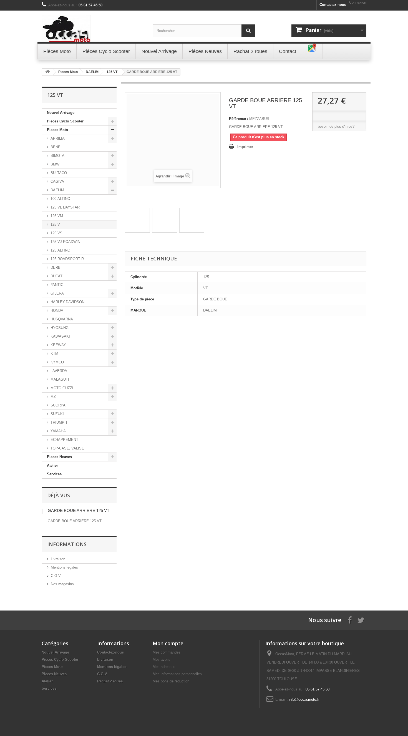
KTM (54, 353)
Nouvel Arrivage (60, 112)
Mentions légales (64, 567)
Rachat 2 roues (110, 681)
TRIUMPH (59, 422)
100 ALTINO (60, 199)
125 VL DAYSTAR (65, 207)
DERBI (56, 267)
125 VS (56, 233)
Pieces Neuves (59, 457)
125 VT (56, 224)
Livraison (58, 559)
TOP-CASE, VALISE (67, 448)
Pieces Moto (57, 130)
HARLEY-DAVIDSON (67, 302)
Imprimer (245, 147)
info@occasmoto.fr (304, 699)
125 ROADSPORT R (67, 259)
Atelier (52, 465)
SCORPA (58, 405)
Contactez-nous (332, 4)
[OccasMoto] (93, 28)
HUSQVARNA (62, 319)
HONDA (57, 310)
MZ (53, 397)
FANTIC (57, 285)
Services (54, 474)
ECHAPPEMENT (64, 440)
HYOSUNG (60, 328)
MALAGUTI (60, 379)
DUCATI (57, 276)
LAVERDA (59, 371)
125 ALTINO (60, 250)
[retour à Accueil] (47, 72)
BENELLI (58, 147)
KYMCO (57, 362)
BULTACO (59, 173)
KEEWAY (58, 345)
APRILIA (58, 138)
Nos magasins (62, 584)
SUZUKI (57, 414)
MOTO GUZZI (62, 388)
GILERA (57, 293)
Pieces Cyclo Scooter (65, 121)
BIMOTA (57, 156)
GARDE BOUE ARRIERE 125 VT (78, 510)
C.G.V (56, 576)
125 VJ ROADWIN (65, 242)
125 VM (57, 216)
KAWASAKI (60, 336)
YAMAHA (58, 431)
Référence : (238, 119)
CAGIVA (57, 181)
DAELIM (57, 190)
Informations (67, 544)
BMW (55, 164)
